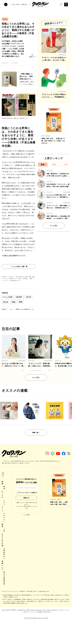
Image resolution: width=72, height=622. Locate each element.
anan (3, 610)
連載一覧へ (36, 432)
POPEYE (13, 610)
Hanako (33, 610)
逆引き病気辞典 (4, 577)
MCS (25, 612)
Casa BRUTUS (21, 610)
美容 (4, 487)
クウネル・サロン (63, 610)
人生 (4, 530)
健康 (2, 482)
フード (2, 509)
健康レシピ (2, 565)
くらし (5, 19)
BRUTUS (8, 610)
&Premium (38, 610)
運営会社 (22, 591)
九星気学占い (4, 553)
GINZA (27, 610)
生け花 (5, 302)
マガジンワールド (32, 612)
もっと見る (53, 225)
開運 (2, 525)
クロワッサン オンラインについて (10, 591)
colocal (49, 610)
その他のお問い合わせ (43, 591)
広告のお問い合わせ (31, 591)
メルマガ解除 (26, 514)
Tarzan (44, 610)
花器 (13, 302)
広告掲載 (39, 612)
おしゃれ (2, 494)
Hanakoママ (55, 610)
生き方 (28, 297)
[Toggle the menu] (5, 4)
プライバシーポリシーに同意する (27, 492)
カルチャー (4, 517)
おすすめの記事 (2, 539)
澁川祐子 (19, 297)
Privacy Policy (46, 612)
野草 (20, 302)
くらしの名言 (7, 297)
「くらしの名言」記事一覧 (18, 266)
